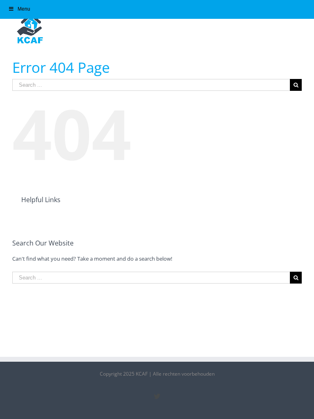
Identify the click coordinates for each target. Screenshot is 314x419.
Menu (24, 9)
